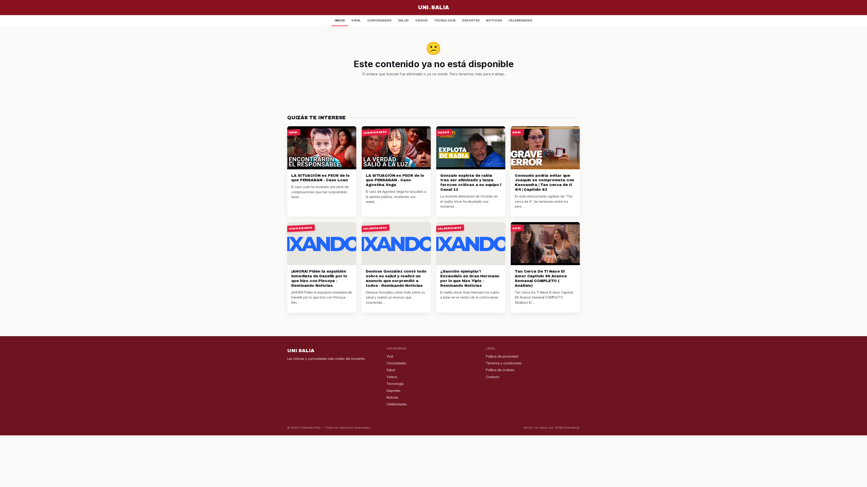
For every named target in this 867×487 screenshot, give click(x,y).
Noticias (494, 20)
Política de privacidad (502, 356)
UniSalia (433, 7)
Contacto (492, 377)
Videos (421, 20)
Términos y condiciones (504, 363)
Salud (403, 20)
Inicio (340, 20)
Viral (356, 20)
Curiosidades (379, 20)
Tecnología (445, 20)
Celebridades (520, 20)
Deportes (471, 20)
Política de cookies (500, 370)
